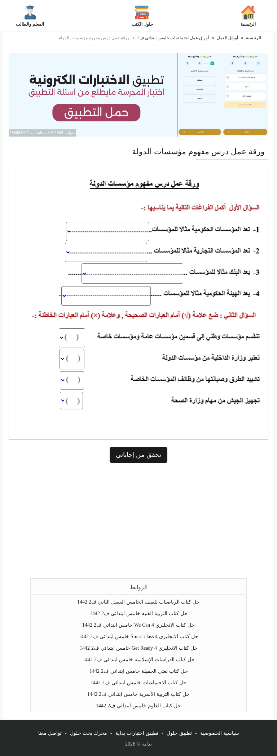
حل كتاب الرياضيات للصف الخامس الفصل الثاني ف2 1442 (138, 602)
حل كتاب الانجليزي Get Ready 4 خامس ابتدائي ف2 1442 (139, 648)
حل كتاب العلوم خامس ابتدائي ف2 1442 (138, 705)
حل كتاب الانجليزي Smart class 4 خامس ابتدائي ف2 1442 (138, 636)
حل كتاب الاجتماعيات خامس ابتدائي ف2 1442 (138, 682)
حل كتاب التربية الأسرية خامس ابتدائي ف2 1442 (138, 694)
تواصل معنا (50, 733)
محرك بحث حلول (88, 733)
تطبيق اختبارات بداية (136, 733)
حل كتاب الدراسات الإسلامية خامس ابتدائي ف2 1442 (139, 659)
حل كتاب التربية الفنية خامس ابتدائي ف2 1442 (139, 613)
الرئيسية (248, 24)
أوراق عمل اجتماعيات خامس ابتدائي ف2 (173, 37)
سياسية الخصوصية (219, 733)
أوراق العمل (227, 37)
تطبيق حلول (179, 733)
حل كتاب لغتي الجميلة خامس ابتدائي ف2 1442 (138, 671)
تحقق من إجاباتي (138, 454)
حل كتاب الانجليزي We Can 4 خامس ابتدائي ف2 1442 (138, 625)
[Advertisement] (138, 520)
